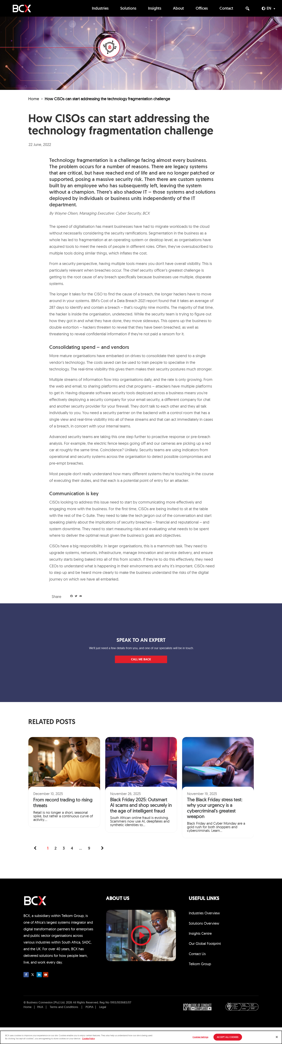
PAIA (40, 1007)
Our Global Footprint (205, 943)
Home (33, 98)
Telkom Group (200, 964)
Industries (100, 9)
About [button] (178, 9)
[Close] (276, 1037)
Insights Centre (200, 933)
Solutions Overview (204, 923)
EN (269, 9)
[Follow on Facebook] (26, 974)
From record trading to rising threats (63, 802)
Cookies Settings (200, 1037)
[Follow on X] (32, 974)
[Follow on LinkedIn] (39, 974)
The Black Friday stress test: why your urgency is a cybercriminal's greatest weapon (214, 808)
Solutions (128, 9)
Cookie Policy (88, 1038)
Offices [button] (202, 9)
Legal (102, 1007)
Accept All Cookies (228, 1037)
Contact (226, 9)
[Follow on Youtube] (45, 974)
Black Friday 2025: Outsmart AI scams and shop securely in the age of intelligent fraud (141, 805)
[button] (247, 8)
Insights (154, 9)
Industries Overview (204, 913)
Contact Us (197, 954)
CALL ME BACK (141, 659)
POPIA (90, 1007)
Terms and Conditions (64, 1007)
